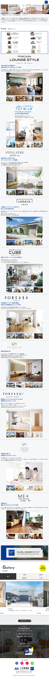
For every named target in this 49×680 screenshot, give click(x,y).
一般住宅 (24, 574)
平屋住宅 (41, 574)
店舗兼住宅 (24, 578)
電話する (26, 640)
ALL (8, 576)
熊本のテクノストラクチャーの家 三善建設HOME (12, 15)
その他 (40, 578)
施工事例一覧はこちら (24, 620)
